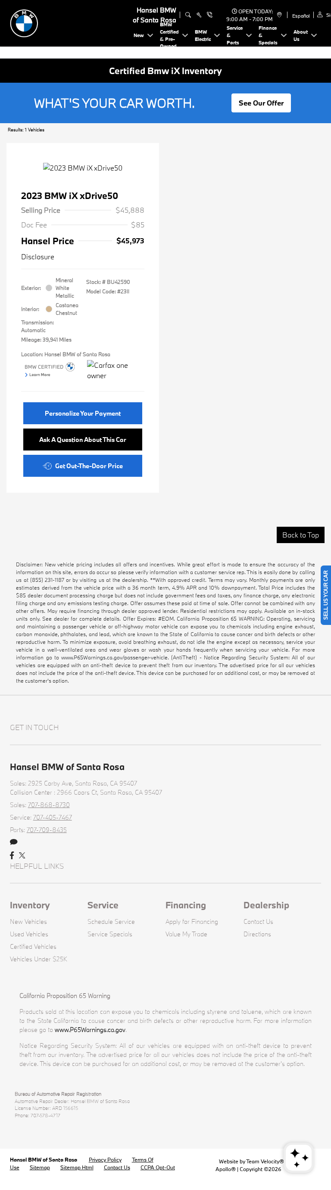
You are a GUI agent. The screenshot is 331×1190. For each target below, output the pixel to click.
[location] (278, 15)
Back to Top (300, 534)
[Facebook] (12, 856)
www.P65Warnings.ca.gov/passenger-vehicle (114, 657)
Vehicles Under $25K (38, 959)
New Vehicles (28, 921)
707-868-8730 (49, 805)
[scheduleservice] (198, 15)
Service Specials (109, 934)
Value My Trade (186, 934)
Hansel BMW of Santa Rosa (44, 1159)
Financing (186, 905)
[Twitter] (22, 856)
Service (103, 905)
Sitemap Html (77, 1167)
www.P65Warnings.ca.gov (90, 1029)
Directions (257, 934)
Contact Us (258, 921)
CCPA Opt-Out (158, 1167)
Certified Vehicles (33, 946)
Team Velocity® (265, 1161)
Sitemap (40, 1167)
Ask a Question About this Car (82, 439)
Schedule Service (111, 921)
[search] (188, 15)
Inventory (30, 905)
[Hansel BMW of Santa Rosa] (70, 22)
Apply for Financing (192, 921)
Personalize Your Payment (83, 413)
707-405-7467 (52, 817)
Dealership (266, 905)
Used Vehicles (29, 934)
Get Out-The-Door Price (89, 466)
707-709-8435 (47, 830)
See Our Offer (261, 102)
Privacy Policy (105, 1159)
